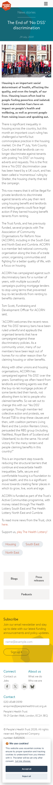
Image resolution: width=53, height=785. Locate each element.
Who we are (35, 680)
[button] (44, 4)
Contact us (10, 676)
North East (12, 552)
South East (32, 544)
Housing (10, 544)
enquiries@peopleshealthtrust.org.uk (25, 706)
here (5, 524)
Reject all (26, 776)
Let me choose (22, 761)
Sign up (16, 652)
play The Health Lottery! (32, 532)
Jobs (6, 680)
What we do (35, 676)
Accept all (26, 769)
